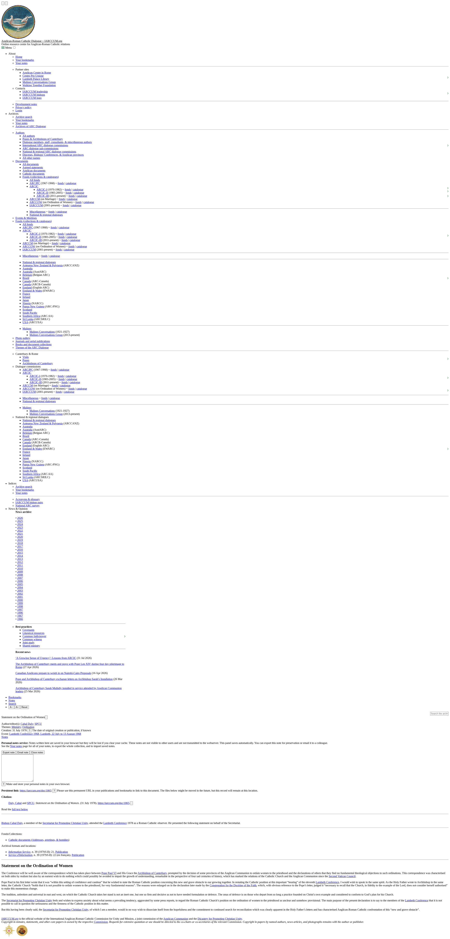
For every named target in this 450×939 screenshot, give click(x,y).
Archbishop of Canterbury (152, 873)
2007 (20, 577)
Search (12, 703)
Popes (25, 360)
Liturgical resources (33, 633)
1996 (20, 612)
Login (18, 110)
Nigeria (26, 303)
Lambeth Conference (115, 823)
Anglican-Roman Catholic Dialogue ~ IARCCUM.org (31, 41)
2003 (20, 590)
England (27, 287)
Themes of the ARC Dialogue (32, 347)
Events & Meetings (26, 217)
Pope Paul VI (108, 873)
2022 (20, 530)
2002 (20, 593)
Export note (9, 752)
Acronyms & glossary (27, 499)
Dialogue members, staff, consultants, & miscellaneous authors (57, 142)
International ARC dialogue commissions (45, 145)
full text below (20, 809)
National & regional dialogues (46, 214)
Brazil (25, 278)
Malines (26, 328)
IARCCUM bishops (33, 94)
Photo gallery (22, 338)
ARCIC (34, 186)
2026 (20, 517)
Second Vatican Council (342, 876)
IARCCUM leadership (35, 91)
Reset (24, 707)
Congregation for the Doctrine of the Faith (233, 885)
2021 (20, 533)
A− (11, 707)
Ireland (26, 297)
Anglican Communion (175, 918)
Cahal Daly (27, 723)
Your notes (21, 63)
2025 (20, 521)
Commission (101, 921)
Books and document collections (33, 344)
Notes (11, 700)
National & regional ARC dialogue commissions (49, 151)
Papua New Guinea (33, 306)
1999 (20, 603)
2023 (20, 527)
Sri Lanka (27, 319)
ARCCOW (36, 202)
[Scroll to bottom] (6, 3)
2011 (20, 565)
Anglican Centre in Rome (36, 72)
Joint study (28, 642)
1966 (20, 619)
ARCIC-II (42, 192)
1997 (20, 609)
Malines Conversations (42, 331)
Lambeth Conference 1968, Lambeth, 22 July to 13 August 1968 (45, 733)
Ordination (28, 726)
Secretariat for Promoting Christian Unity (65, 823)
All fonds (35, 180)
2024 (20, 524)
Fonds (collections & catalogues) (40, 176)
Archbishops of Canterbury (37, 363)
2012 (20, 562)
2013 (20, 558)
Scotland (27, 309)
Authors (19, 132)
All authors (28, 135)
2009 (20, 571)
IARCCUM (36, 205)
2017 (20, 546)
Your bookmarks (24, 59)
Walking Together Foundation (39, 85)
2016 (20, 549)
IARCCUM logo (31, 97)
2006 (20, 581)
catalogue (71, 183)
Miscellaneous (37, 211)
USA (25, 322)
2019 (20, 540)
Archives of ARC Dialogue (30, 126)
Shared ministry (31, 645)
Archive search (23, 116)
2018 (20, 543)
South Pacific (29, 312)
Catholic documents (33, 173)
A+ (17, 707)
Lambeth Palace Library (35, 78)
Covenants (28, 629)
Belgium (27, 274)
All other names (31, 157)
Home (18, 56)
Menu (8, 47)
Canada (26, 281)
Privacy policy (23, 107)
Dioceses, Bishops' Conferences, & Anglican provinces (53, 154)
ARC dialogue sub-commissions (40, 148)
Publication (61, 851)
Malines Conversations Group (39, 82)
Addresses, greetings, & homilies (50, 839)
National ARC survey (27, 505)
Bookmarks (14, 697)
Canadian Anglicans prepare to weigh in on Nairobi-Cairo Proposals (53, 673)
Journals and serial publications (32, 341)
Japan (25, 300)
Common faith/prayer (34, 636)
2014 (20, 555)
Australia (27, 268)
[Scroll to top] (2, 3)
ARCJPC (35, 183)
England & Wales (32, 290)
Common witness (32, 639)
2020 (20, 536)
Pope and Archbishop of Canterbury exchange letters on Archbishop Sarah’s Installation (64, 679)
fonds (61, 183)
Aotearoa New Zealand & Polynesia (42, 265)
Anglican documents (33, 170)
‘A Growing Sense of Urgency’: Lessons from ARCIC (45, 657)
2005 (20, 584)
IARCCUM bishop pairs (29, 502)
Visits (25, 357)
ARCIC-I (42, 189)
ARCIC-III (43, 195)
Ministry (16, 726)
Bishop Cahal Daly (11, 823)
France (26, 293)
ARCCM (35, 199)
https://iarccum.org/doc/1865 (36, 790)
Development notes (26, 104)
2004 (20, 587)
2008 (20, 574)
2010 (20, 568)
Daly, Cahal (15, 803)
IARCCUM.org (9, 918)
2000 (20, 600)
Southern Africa (31, 315)
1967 (20, 615)
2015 (20, 552)
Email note (22, 752)
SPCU (38, 723)
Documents (21, 161)
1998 (20, 606)
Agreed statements (32, 167)
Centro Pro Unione (33, 75)
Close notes (37, 752)
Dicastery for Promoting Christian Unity (220, 918)
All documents (30, 164)
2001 (20, 596)
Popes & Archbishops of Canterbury (42, 138)
